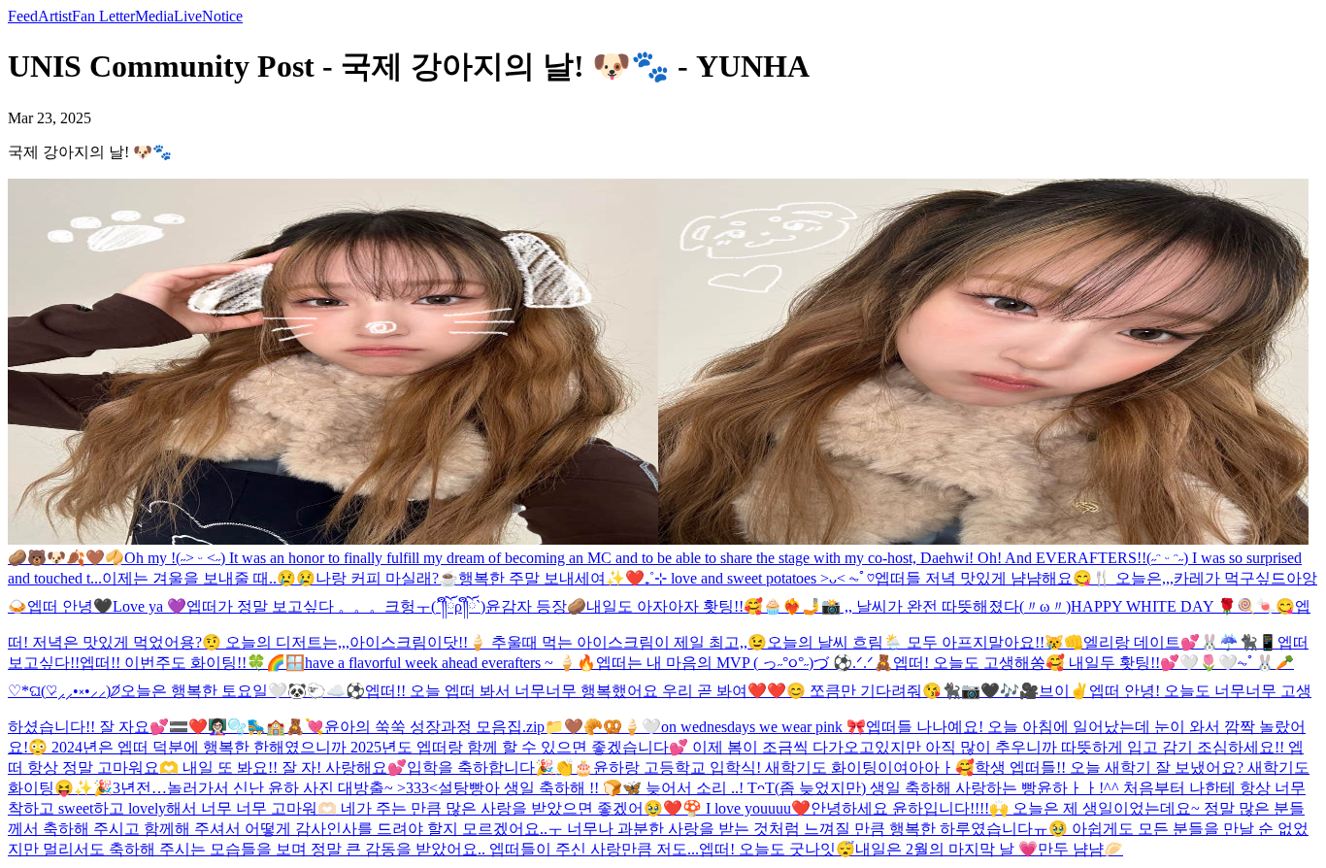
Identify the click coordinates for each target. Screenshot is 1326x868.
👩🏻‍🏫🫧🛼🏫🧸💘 (266, 726)
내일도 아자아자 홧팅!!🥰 (674, 606)
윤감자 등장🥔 (535, 606)
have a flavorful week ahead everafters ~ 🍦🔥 (450, 662)
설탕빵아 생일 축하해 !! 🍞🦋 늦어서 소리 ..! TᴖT (606, 788)
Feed (23, 16)
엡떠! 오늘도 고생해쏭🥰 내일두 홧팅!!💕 (1036, 662)
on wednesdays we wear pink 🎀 (763, 726)
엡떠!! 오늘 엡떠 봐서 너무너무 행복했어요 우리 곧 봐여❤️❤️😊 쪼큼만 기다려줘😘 (653, 691)
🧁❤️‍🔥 (782, 606)
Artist (55, 16)
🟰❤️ (188, 726)
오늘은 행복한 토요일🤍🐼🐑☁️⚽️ (242, 691)
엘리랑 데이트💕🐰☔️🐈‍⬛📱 (1180, 642)
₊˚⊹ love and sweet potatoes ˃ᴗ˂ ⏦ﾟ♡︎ (760, 578)
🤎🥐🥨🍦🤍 (612, 726)
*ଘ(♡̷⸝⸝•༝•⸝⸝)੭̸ (70, 691)
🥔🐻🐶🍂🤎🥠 (66, 558)
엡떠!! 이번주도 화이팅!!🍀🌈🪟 (192, 662)
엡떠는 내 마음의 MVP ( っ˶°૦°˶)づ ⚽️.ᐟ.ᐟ (735, 662)
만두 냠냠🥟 (1080, 849)
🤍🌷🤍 (1208, 662)
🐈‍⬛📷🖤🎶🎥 (990, 691)
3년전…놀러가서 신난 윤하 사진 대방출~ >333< (275, 788)
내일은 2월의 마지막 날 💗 (946, 849)
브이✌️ (1064, 691)
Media (154, 16)
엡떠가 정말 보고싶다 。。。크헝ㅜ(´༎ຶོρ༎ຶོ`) (335, 606)
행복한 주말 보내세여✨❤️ (551, 578)
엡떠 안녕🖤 (70, 606)
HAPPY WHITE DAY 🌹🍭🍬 (1173, 606)
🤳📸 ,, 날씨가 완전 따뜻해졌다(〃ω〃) (936, 606)
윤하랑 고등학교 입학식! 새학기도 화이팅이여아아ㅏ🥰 (784, 767)
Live (188, 16)
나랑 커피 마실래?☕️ (386, 578)
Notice (222, 16)
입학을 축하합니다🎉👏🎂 (500, 767)
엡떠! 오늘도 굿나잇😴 (777, 849)
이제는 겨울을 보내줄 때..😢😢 (208, 578)
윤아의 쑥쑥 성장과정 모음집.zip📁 (444, 726)
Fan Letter (103, 16)
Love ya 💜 (149, 606)
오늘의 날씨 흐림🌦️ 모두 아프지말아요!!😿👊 (925, 642)
